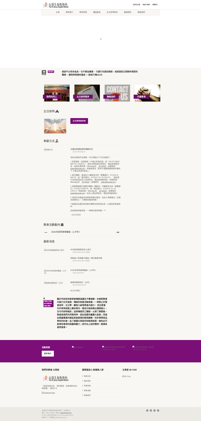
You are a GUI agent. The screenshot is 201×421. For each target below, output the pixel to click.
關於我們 (87, 381)
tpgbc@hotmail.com (77, 168)
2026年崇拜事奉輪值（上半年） (83, 270)
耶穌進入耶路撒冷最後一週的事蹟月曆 (86, 258)
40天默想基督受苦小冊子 (80, 249)
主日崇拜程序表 (79, 121)
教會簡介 (69, 12)
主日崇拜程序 (112, 12)
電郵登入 (155, 4)
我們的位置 (136, 4)
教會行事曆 (146, 4)
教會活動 (87, 390)
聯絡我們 (141, 12)
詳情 (118, 232)
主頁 (58, 12)
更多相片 (48, 353)
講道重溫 (96, 12)
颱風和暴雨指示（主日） (80, 282)
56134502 (102, 166)
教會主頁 (87, 376)
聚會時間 (83, 12)
